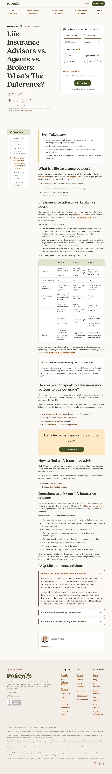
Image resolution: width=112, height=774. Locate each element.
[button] (79, 49)
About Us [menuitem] (99, 11)
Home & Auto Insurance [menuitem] (57, 11)
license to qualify (85, 217)
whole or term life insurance (55, 414)
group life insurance (54, 421)
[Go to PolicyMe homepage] (13, 3)
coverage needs (74, 176)
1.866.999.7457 (55, 483)
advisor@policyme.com (57, 487)
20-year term (50, 424)
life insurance (44, 176)
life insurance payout (66, 417)
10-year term (72, 424)
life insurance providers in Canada (60, 352)
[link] (64, 675)
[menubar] (56, 12)
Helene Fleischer (26, 100)
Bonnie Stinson (26, 94)
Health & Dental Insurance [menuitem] (33, 11)
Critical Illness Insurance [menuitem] (81, 11)
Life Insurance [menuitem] (12, 11)
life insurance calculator (94, 506)
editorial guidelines (26, 110)
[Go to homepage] (19, 676)
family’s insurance (82, 215)
